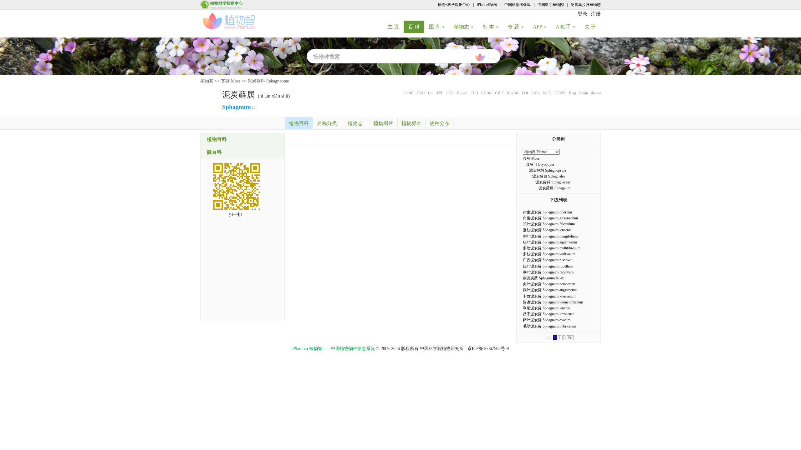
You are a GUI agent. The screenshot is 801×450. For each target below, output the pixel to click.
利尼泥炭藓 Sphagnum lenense (546, 308)
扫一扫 (235, 214)
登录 (583, 14)
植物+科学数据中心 (454, 4)
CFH (474, 93)
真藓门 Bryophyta (540, 164)
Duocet (462, 93)
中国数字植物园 (551, 4)
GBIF (499, 93)
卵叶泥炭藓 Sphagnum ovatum (546, 320)
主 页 (396, 26)
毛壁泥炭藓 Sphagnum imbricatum (549, 326)
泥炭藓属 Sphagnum (554, 188)
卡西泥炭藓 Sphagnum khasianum (549, 296)
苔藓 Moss (230, 81)
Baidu (583, 93)
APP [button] (538, 26)
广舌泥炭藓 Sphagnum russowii (547, 260)
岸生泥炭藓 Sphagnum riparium (547, 212)
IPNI (450, 93)
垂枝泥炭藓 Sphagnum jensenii (547, 230)
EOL (525, 93)
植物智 (206, 81)
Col (430, 93)
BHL (536, 93)
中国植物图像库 (517, 4)
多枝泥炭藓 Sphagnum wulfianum (549, 254)
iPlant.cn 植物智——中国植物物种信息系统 (333, 348)
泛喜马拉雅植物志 (586, 4)
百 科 (416, 26)
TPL (439, 93)
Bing (572, 93)
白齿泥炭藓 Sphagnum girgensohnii (550, 218)
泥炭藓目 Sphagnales (548, 176)
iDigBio (513, 93)
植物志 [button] (462, 26)
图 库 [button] (435, 26)
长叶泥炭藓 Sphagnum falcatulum (549, 224)
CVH (421, 93)
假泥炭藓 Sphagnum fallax (543, 278)
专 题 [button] (514, 26)
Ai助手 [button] (564, 26)
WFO (547, 93)
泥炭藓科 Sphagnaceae (268, 81)
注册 (596, 14)
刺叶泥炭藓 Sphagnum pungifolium (550, 236)
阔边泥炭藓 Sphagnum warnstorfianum (553, 302)
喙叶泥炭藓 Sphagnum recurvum (548, 272)
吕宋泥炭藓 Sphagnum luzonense (548, 314)
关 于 (592, 26)
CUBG (486, 93)
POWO (560, 93)
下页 (570, 337)
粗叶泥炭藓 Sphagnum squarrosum (550, 242)
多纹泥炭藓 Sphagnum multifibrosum (551, 248)
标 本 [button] (489, 26)
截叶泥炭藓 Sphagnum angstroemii (550, 290)
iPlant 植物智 (487, 4)
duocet (596, 93)
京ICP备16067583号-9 (488, 348)
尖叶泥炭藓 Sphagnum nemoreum (549, 284)
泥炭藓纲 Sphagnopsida (547, 170)
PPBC (409, 93)
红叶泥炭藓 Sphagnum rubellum (548, 266)
